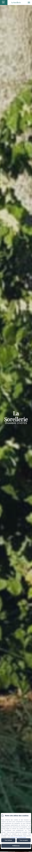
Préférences (16, 845)
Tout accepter (23, 840)
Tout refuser (8, 840)
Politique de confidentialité (18, 837)
